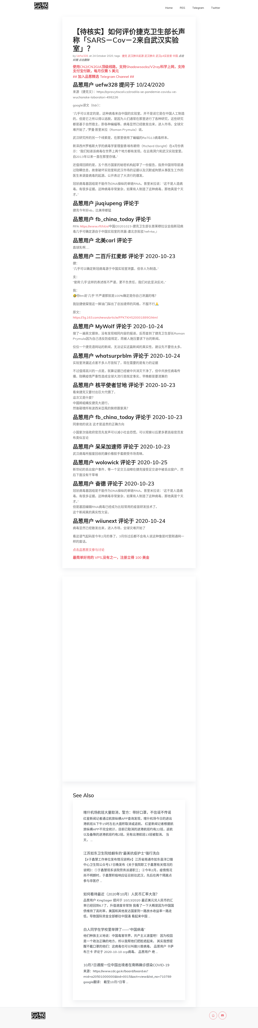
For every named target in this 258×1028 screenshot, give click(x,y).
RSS (182, 7)
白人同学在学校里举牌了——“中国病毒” (114, 929)
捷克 (124, 56)
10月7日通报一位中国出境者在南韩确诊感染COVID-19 (126, 965)
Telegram (198, 7)
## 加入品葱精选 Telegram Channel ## (103, 76)
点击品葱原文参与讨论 (88, 550)
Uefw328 (82, 56)
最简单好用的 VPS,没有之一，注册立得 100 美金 (111, 557)
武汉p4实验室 (164, 56)
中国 (175, 56)
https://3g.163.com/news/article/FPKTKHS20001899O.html (115, 317)
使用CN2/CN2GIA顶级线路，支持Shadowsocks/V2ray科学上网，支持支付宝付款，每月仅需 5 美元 (129, 69)
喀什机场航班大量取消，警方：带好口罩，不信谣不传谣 (127, 812)
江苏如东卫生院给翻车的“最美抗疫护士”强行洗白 (121, 853)
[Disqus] (129, 635)
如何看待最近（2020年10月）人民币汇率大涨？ (121, 894)
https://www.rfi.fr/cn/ (94, 226)
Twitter (215, 7)
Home (169, 7)
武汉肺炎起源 (136, 56)
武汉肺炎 (149, 56)
